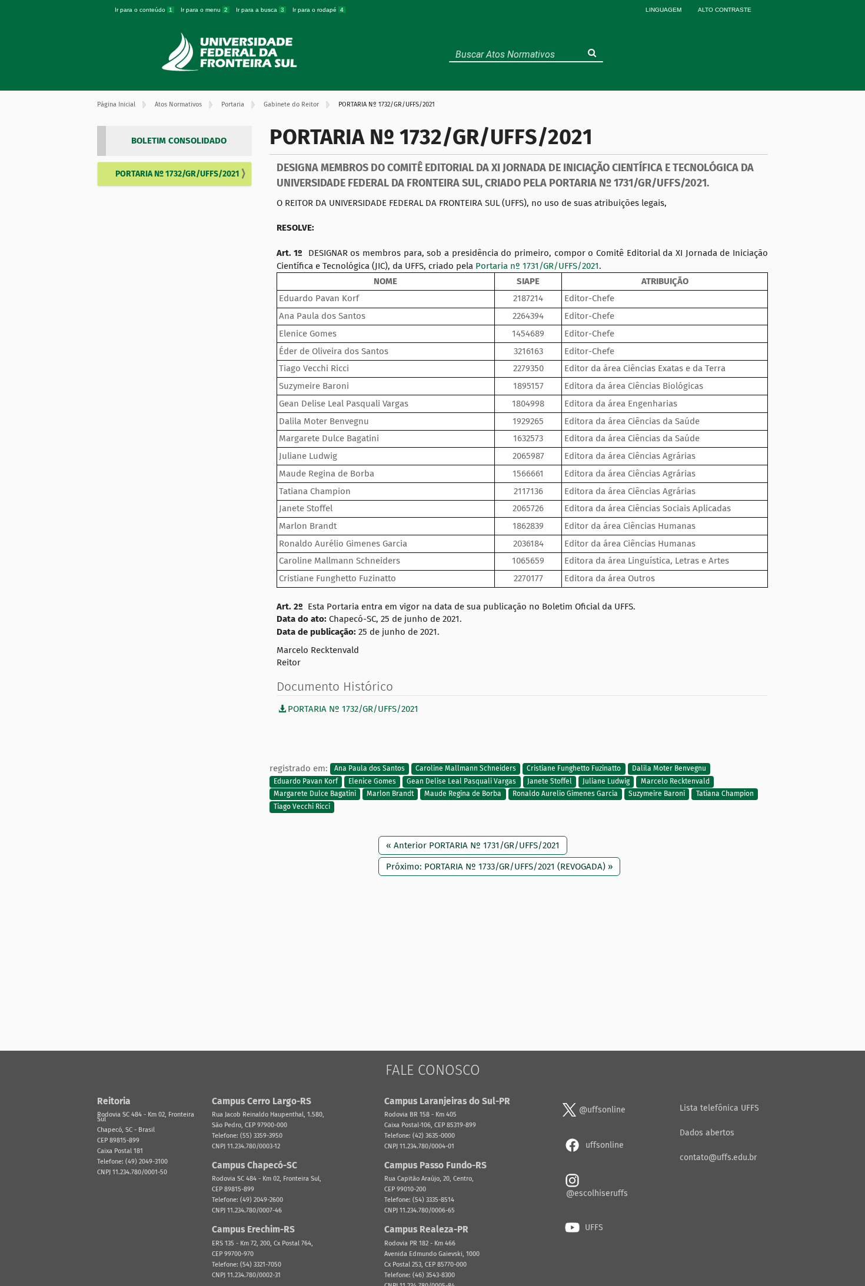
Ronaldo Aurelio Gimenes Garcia (565, 794)
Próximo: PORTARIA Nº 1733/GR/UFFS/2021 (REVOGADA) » (499, 866)
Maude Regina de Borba (462, 794)
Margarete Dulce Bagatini (315, 794)
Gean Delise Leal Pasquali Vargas (461, 781)
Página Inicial (116, 104)
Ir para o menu (204, 9)
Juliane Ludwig (606, 781)
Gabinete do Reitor (291, 104)
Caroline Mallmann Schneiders (465, 769)
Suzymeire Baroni (656, 794)
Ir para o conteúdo (143, 9)
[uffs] (231, 51)
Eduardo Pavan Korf (306, 781)
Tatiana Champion (725, 794)
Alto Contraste (724, 9)
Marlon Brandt (390, 794)
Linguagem (663, 9)
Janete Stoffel (549, 781)
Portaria (232, 104)
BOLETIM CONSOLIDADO (179, 140)
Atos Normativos (178, 104)
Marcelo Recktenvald (675, 781)
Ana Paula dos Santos (369, 769)
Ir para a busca (260, 9)
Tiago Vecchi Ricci (302, 806)
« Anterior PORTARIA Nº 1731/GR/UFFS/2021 (473, 845)
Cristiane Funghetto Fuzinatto (574, 769)
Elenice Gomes (372, 781)
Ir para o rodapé (318, 9)
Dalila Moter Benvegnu (669, 769)
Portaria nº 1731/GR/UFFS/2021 (537, 266)
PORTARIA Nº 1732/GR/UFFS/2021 (177, 174)
